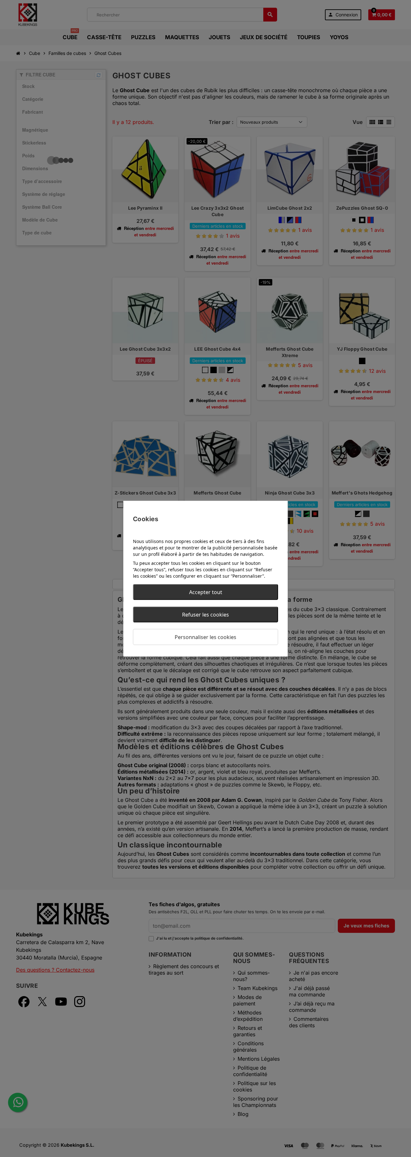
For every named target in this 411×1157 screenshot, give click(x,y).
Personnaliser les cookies (205, 636)
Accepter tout (205, 591)
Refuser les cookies (205, 614)
